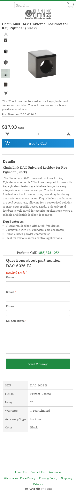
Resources (55, 472)
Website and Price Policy (19, 478)
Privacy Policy (48, 478)
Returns (38, 484)
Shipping (66, 478)
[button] (6, 93)
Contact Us (38, 472)
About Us (21, 472)
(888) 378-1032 (48, 253)
